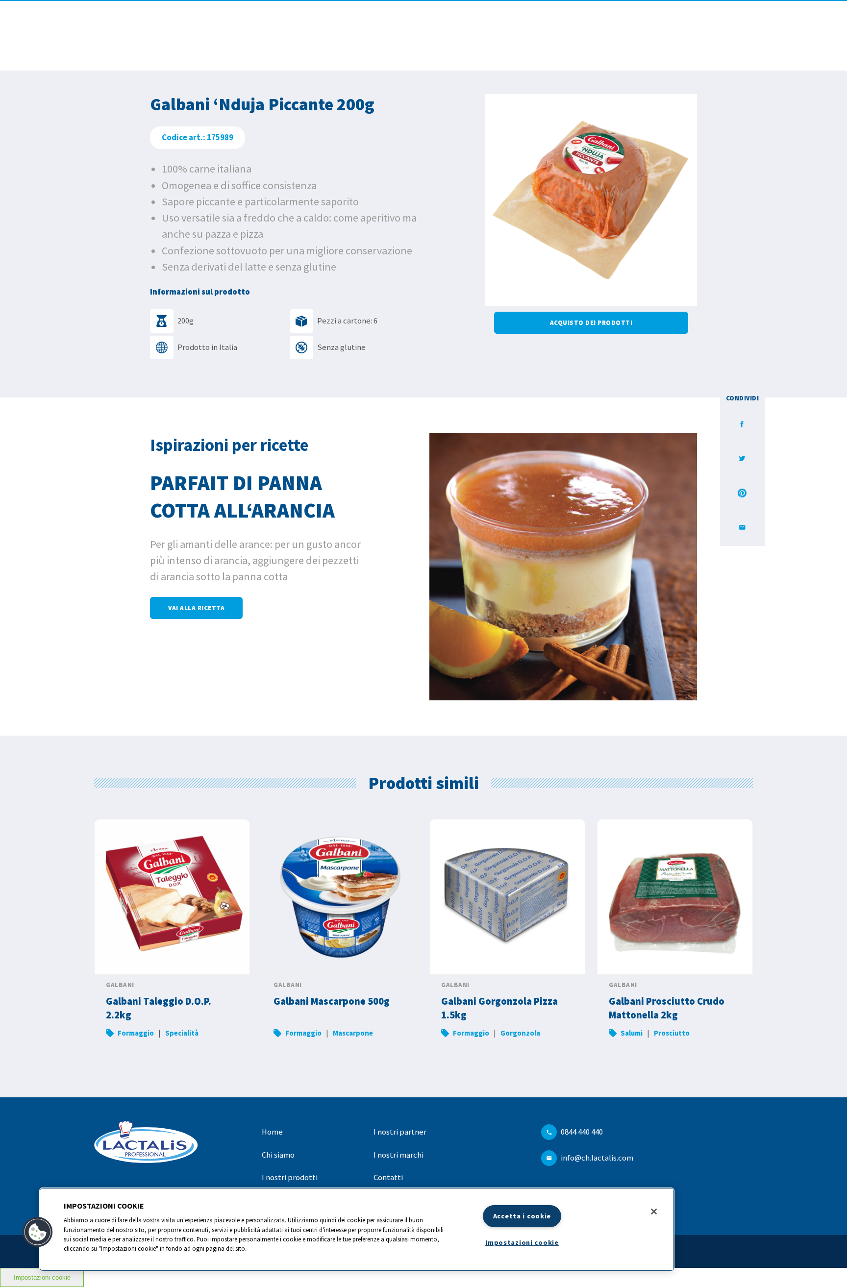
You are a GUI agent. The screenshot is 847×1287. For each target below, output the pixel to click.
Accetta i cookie (522, 1216)
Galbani (120, 985)
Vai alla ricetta (196, 608)
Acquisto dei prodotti (591, 323)
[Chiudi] (654, 1211)
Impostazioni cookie (42, 1277)
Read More (172, 935)
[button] (37, 1232)
